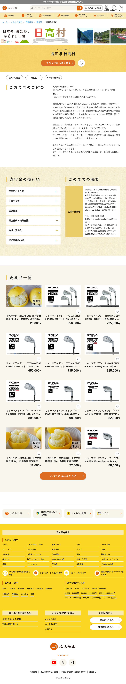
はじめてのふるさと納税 (11, 619)
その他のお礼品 (107, 564)
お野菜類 (55, 549)
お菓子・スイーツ (34, 554)
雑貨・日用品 (82, 559)
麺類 (78, 554)
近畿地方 (49, 589)
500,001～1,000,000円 (92, 598)
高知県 (39, 22)
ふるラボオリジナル (35, 544)
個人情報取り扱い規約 (49, 672)
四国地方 (29, 22)
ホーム (4, 22)
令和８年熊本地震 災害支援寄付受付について (63, 2)
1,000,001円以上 (110, 598)
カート (121, 10)
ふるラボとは (50, 619)
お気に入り (114, 10)
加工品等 (55, 554)
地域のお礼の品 (58, 559)
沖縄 (32, 594)
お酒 (103, 549)
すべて (5, 544)
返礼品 (34, 78)
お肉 (78, 544)
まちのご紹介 (14, 78)
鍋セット (5, 559)
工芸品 (54, 564)
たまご (79, 549)
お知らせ (48, 629)
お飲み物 (5, 554)
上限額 (106, 10)
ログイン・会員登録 (94, 8)
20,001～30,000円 (99, 589)
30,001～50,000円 (72, 593)
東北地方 (21, 589)
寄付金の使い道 (53, 78)
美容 (4, 564)
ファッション (32, 564)
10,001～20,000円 (82, 589)
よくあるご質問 (51, 624)
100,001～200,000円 (107, 593)
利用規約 (33, 672)
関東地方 (30, 589)
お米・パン (56, 544)
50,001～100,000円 (89, 593)
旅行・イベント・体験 (35, 559)
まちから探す (16, 22)
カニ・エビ (6, 549)
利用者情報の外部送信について (74, 672)
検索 (79, 8)
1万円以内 (68, 589)
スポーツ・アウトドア (109, 559)
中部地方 (39, 589)
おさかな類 (31, 549)
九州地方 (24, 594)
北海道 (12, 589)
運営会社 (92, 672)
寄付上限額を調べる (10, 624)
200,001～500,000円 (73, 598)
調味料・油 (105, 554)
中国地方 (5, 594)
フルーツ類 (105, 544)
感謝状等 (80, 564)
